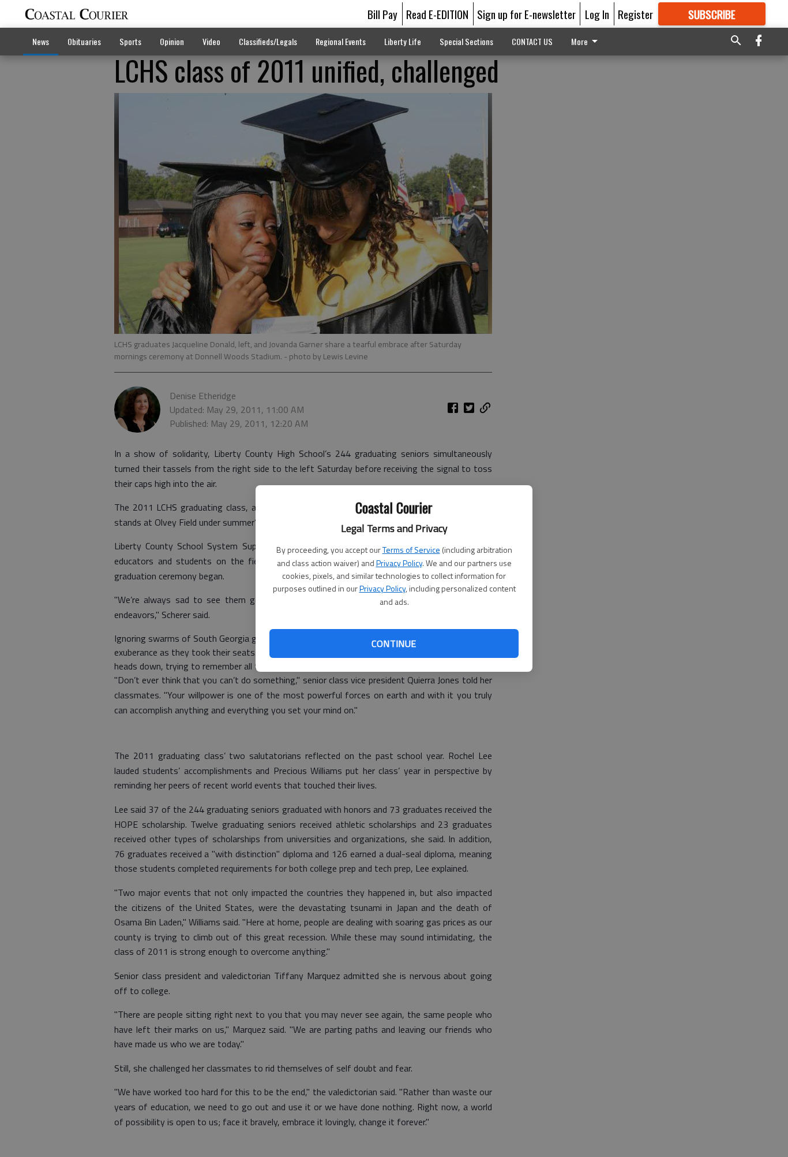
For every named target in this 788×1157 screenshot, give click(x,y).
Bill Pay (382, 13)
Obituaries (84, 41)
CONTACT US (532, 41)
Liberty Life (402, 41)
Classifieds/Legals (268, 41)
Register (635, 13)
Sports (130, 41)
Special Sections (466, 41)
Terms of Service (411, 550)
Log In (597, 13)
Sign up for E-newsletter (526, 13)
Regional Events (341, 41)
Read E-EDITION (437, 13)
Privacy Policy (399, 563)
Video (211, 41)
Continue (394, 643)
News (40, 41)
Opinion (172, 41)
